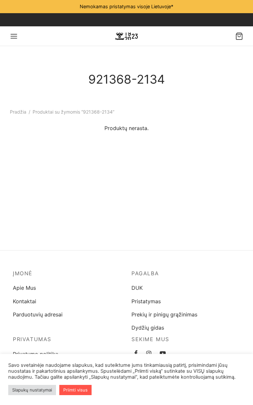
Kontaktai (24, 301)
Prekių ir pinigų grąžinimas (164, 314)
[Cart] (239, 36)
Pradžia (18, 112)
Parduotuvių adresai (38, 314)
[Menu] (14, 36)
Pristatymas (146, 301)
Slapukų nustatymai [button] (32, 389)
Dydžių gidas (147, 327)
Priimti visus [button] (75, 389)
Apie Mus (24, 287)
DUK (137, 287)
